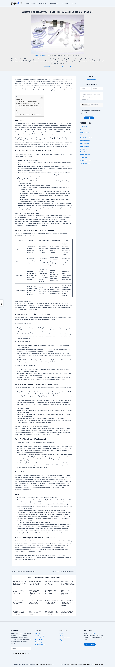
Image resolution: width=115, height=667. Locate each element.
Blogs (82, 129)
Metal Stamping (84, 146)
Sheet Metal (83, 157)
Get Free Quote (90, 644)
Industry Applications (86, 138)
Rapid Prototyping (85, 154)
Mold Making (83, 149)
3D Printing (42, 3)
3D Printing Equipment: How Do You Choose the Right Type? (51, 602)
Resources (65, 3)
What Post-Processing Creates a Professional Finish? (29, 107)
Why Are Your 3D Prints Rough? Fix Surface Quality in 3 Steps (35, 602)
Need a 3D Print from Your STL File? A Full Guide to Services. (35, 583)
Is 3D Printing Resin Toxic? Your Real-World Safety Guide (51, 592)
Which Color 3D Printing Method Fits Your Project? (35, 612)
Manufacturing (54, 3)
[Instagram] (21, 653)
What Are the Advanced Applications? (25, 109)
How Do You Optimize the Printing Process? (27, 105)
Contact (74, 3)
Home (61, 633)
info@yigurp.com (92, 633)
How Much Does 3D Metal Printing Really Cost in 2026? (18, 592)
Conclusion (19, 111)
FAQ (17, 112)
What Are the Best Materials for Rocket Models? (28, 103)
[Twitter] (18, 653)
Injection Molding (85, 140)
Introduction (19, 99)
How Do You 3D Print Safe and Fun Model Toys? (67, 612)
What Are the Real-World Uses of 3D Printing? (18, 602)
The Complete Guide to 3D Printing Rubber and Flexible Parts (19, 583)
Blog (60, 640)
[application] (36, 3)
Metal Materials (84, 143)
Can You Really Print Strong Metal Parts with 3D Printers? (51, 612)
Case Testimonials (64, 638)
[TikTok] (25, 653)
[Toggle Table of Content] (41, 97)
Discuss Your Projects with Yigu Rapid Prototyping (28, 114)
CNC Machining (30, 3)
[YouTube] (23, 653)
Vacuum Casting (84, 163)
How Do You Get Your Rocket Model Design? (27, 101)
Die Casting (83, 135)
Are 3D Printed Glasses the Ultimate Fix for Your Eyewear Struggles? (68, 583)
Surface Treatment (85, 160)
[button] (1, 303)
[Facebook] (16, 653)
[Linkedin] (13, 653)
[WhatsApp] (28, 653)
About (61, 635)
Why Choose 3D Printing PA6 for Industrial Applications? (52, 583)
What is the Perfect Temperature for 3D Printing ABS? (18, 612)
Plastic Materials (84, 152)
